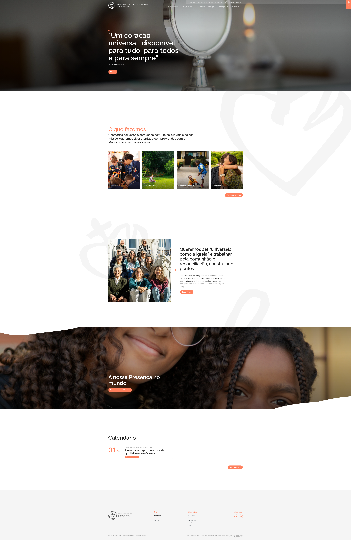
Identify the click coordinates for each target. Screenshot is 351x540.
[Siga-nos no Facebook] (236, 516)
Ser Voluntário (202, 2)
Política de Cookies (140, 535)
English (156, 518)
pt (349, 5)
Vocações (192, 2)
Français (157, 520)
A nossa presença (207, 7)
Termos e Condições (128, 535)
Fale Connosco (234, 2)
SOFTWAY (239, 537)
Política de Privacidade (114, 535)
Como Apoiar (221, 2)
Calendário (236, 7)
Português (157, 516)
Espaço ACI (223, 7)
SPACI (211, 2)
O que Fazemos (189, 7)
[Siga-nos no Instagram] (241, 516)
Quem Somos (173, 7)
